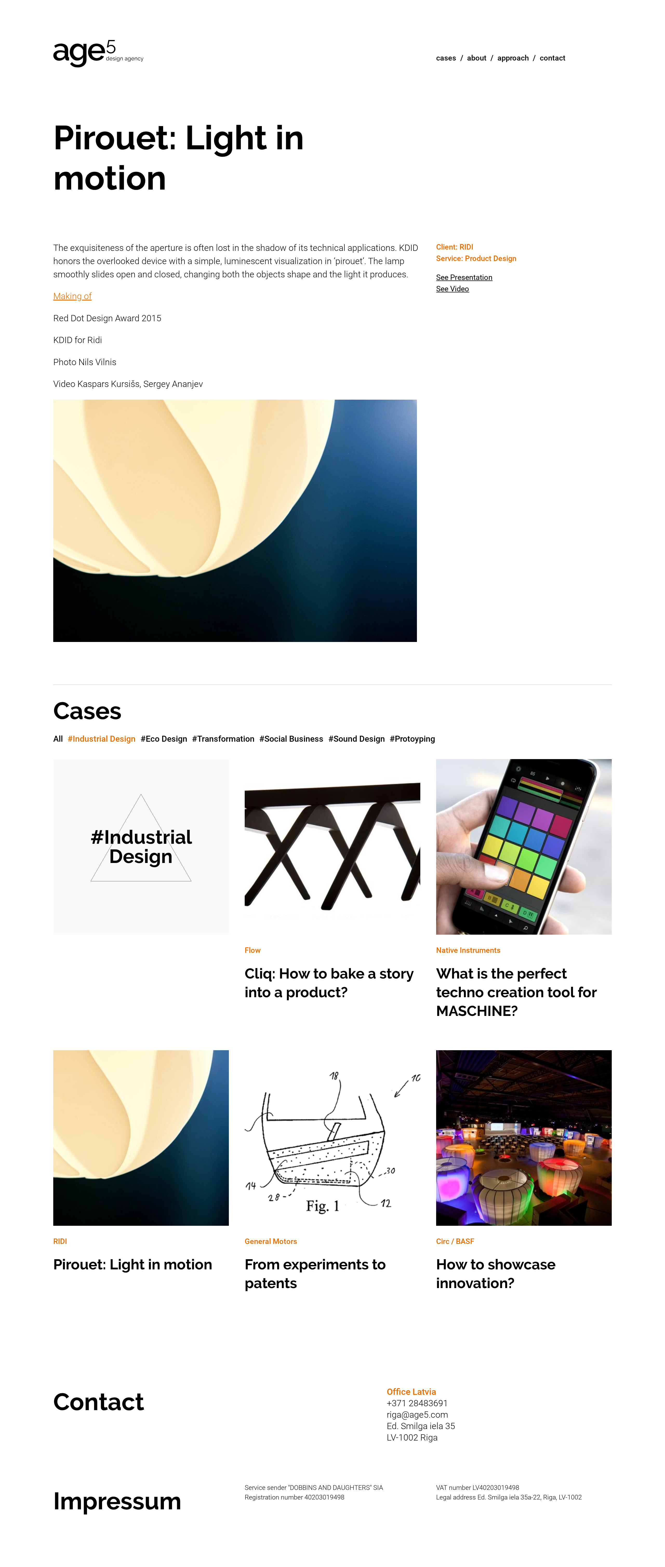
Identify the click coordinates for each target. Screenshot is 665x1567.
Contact (553, 57)
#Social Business (291, 739)
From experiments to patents (332, 1176)
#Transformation (223, 739)
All (58, 739)
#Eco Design (164, 739)
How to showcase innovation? (524, 1176)
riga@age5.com (417, 1415)
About (477, 57)
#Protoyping (412, 739)
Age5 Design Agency (98, 54)
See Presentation (464, 277)
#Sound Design (356, 739)
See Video (452, 288)
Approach (513, 57)
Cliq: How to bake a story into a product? (332, 885)
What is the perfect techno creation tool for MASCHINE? (524, 894)
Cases (446, 57)
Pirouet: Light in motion (141, 1167)
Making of (72, 296)
